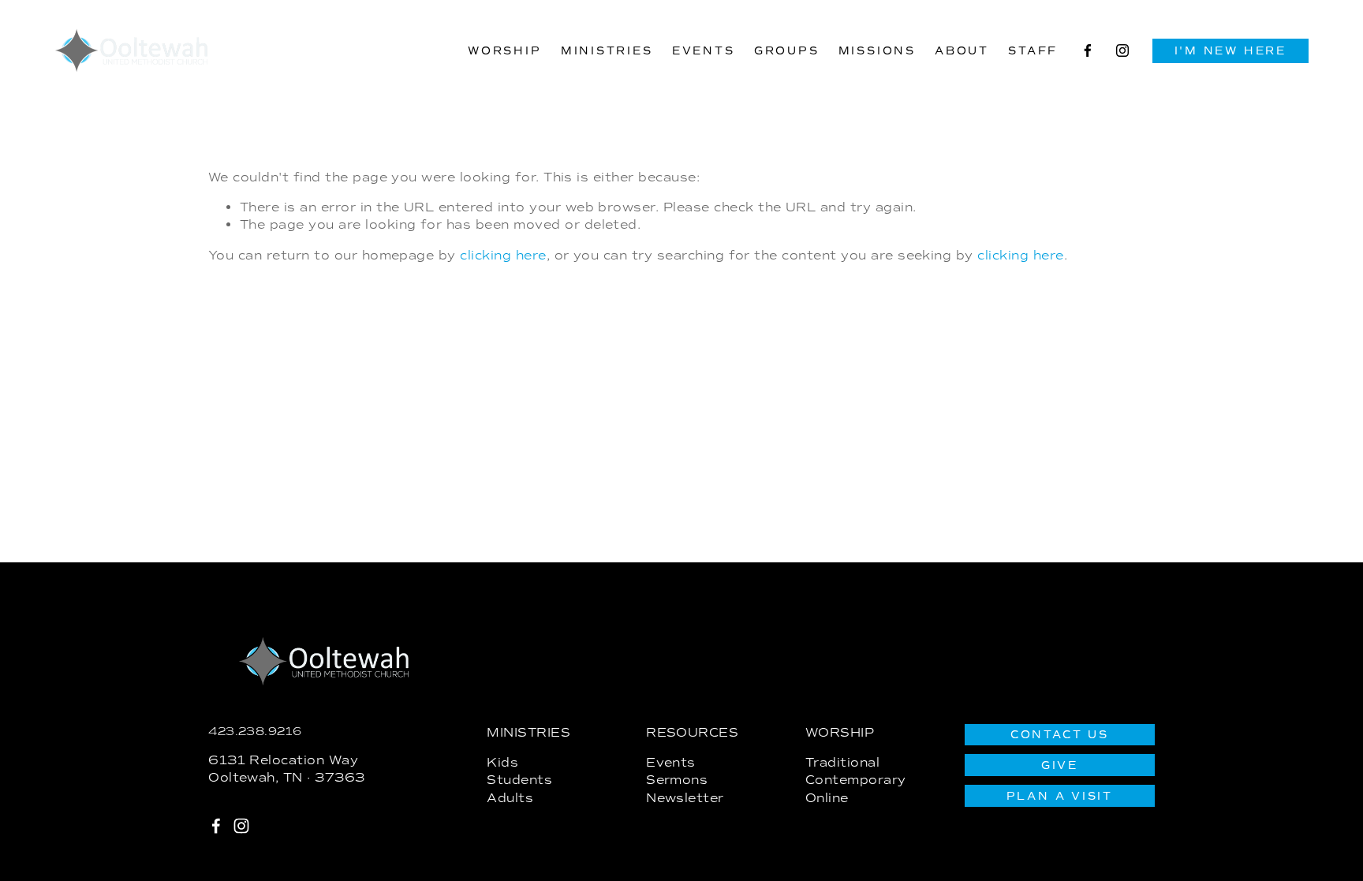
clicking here (503, 255)
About (962, 51)
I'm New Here (1230, 51)
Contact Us (1059, 734)
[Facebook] (1088, 50)
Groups (787, 51)
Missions (877, 51)
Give (1059, 765)
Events (703, 51)
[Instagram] (1122, 50)
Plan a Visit (1059, 796)
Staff (1033, 51)
